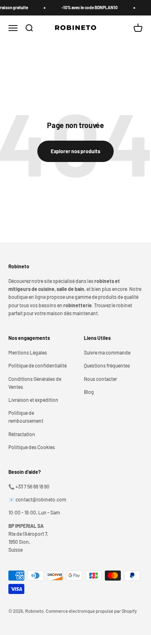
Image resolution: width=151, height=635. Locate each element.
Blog (89, 392)
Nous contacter (100, 379)
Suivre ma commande (107, 352)
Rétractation (21, 434)
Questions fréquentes (107, 365)
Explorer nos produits (75, 151)
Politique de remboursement (25, 417)
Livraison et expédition (33, 400)
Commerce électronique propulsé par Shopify (91, 611)
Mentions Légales (27, 352)
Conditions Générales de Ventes (34, 383)
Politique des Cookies (31, 447)
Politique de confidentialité (37, 365)
